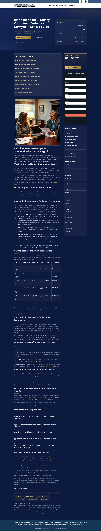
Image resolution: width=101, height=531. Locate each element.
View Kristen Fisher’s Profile (34, 361)
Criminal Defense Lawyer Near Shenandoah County (28, 84)
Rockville (67, 209)
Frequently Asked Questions (23, 88)
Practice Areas (62, 5)
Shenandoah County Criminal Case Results (26, 80)
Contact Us (72, 5)
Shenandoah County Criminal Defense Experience (28, 76)
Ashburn (67, 192)
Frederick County (51, 459)
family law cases (25, 463)
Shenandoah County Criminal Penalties (25, 72)
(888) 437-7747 (72, 58)
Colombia (67, 231)
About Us (55, 5)
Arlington (67, 198)
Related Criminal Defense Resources (24, 92)
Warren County (17, 461)
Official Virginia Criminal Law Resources (25, 64)
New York (67, 220)
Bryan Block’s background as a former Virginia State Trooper (38, 466)
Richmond (67, 203)
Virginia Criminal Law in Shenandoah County (26, 60)
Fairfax (66, 187)
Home (50, 5)
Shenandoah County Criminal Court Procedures (27, 68)
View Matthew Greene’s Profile (52, 366)
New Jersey (68, 214)
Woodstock (68, 226)
